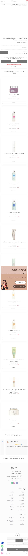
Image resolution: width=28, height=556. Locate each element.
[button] (2, 543)
